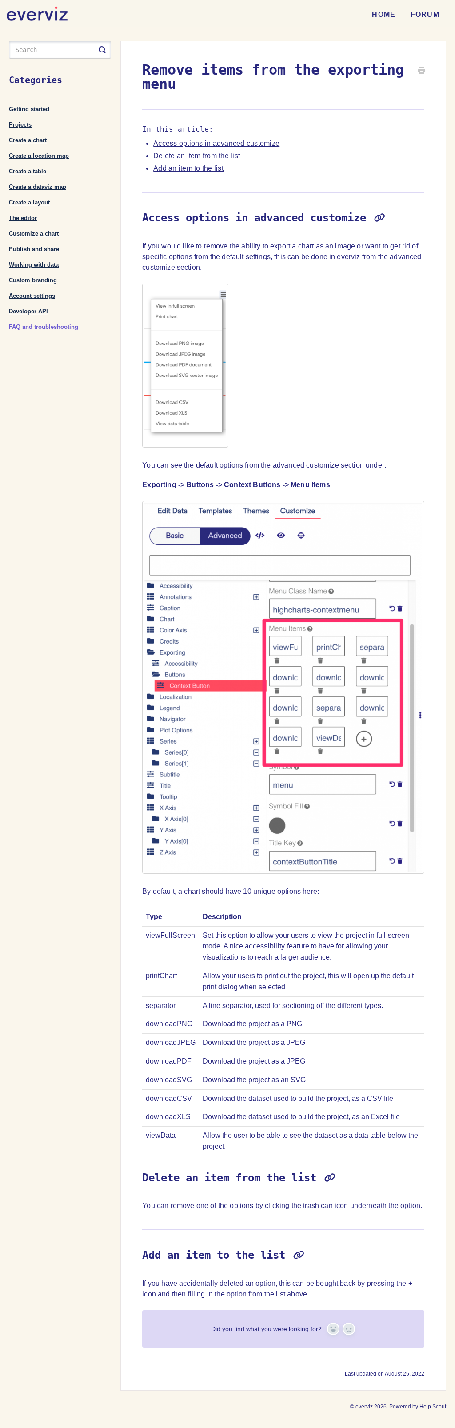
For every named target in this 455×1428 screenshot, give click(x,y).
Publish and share (34, 249)
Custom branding (33, 280)
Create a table (27, 171)
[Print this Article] (421, 71)
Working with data (34, 264)
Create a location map (39, 155)
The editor (23, 218)
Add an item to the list (188, 168)
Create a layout (29, 202)
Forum (425, 14)
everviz (364, 1407)
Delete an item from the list (196, 156)
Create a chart (28, 140)
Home (383, 14)
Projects (20, 124)
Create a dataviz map (37, 187)
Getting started (29, 109)
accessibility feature (277, 946)
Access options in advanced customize (216, 143)
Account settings (32, 295)
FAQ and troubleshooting (43, 327)
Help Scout (432, 1407)
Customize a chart (34, 233)
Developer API (28, 311)
